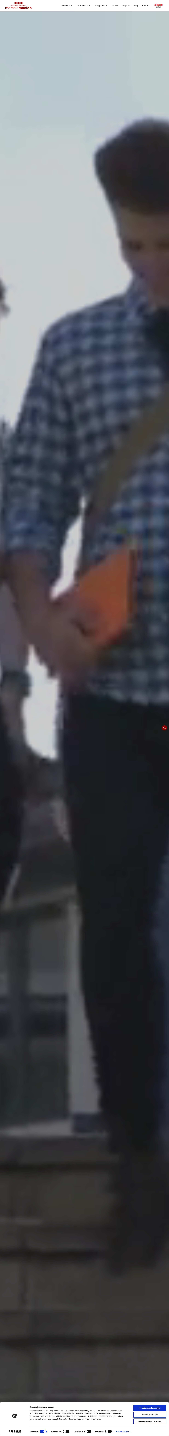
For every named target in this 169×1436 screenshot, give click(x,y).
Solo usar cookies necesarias (150, 1421)
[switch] (66, 1431)
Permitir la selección (150, 1415)
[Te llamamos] (164, 727)
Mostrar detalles (122, 1431)
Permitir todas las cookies (149, 1408)
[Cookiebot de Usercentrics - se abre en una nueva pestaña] (15, 1431)
